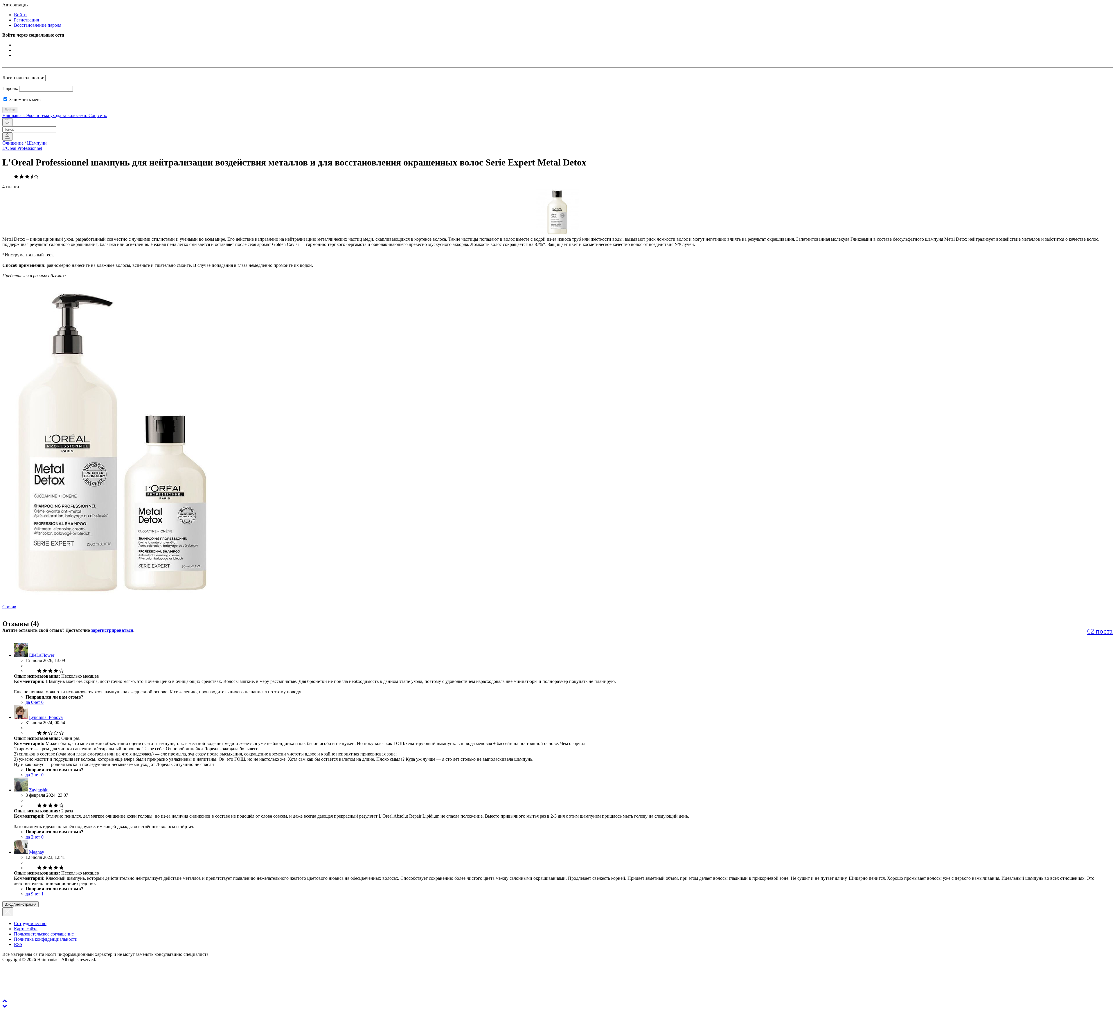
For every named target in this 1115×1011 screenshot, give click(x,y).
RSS (18, 944)
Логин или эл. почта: (23, 77)
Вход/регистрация (20, 904)
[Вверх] (4, 1000)
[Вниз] (4, 1005)
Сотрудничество (30, 923)
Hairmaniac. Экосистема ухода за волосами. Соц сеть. (54, 115)
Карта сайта (25, 928)
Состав (9, 606)
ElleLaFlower (41, 655)
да (29, 702)
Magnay (36, 852)
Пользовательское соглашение (44, 933)
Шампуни (37, 143)
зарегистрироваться (112, 630)
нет (38, 702)
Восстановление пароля (37, 25)
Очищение (13, 143)
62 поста (1100, 631)
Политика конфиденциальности (46, 939)
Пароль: (10, 88)
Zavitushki (38, 789)
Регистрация (26, 19)
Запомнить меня (25, 99)
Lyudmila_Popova (46, 717)
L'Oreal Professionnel (22, 148)
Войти (20, 14)
